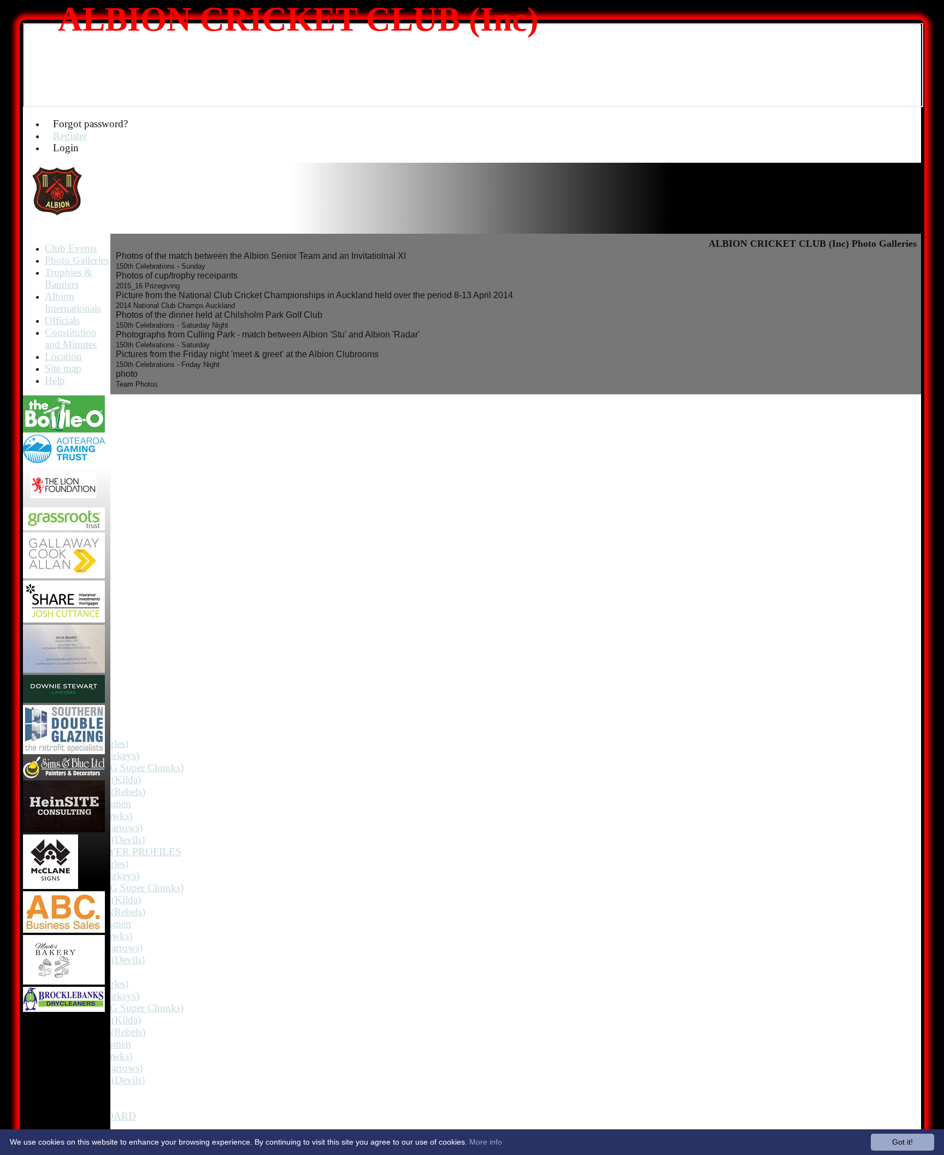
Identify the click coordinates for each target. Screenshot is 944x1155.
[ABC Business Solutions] (64, 929)
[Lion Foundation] (64, 502)
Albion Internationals (73, 302)
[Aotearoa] (64, 460)
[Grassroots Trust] (64, 527)
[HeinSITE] (64, 829)
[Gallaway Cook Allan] (64, 575)
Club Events (71, 248)
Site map (63, 368)
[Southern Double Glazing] (64, 751)
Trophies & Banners (68, 278)
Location (63, 356)
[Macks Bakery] (64, 981)
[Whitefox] (64, 669)
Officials (62, 320)
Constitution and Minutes (71, 338)
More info (485, 1142)
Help (55, 380)
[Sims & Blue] (64, 775)
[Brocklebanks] (64, 1009)
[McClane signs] (50, 886)
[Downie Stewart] (64, 699)
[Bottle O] (64, 429)
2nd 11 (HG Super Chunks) (125, 767)
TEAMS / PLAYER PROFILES (113, 851)
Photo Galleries (77, 260)
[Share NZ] (64, 619)
